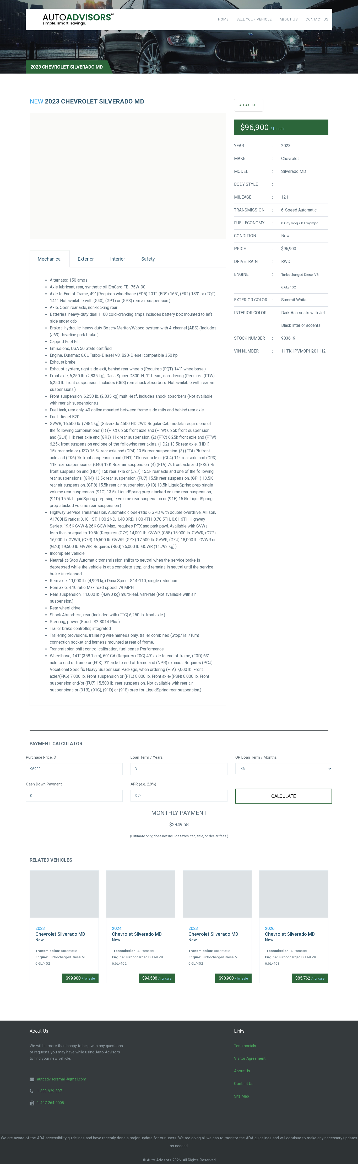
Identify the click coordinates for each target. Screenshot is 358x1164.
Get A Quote (249, 105)
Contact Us (317, 19)
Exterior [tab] (86, 259)
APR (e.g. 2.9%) (143, 784)
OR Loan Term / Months (256, 757)
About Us (289, 19)
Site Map (241, 1096)
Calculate (283, 796)
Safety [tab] (148, 259)
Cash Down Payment (44, 784)
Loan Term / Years (147, 757)
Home (223, 19)
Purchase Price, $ (41, 757)
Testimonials (245, 1045)
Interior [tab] (117, 259)
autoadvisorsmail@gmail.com (61, 1079)
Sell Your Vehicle (254, 19)
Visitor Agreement (249, 1058)
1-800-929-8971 (50, 1091)
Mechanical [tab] (50, 259)
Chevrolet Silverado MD (60, 934)
